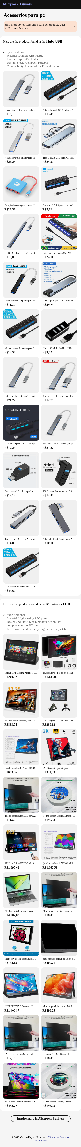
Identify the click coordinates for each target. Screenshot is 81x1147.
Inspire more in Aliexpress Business (40, 1118)
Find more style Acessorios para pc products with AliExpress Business (35, 26)
